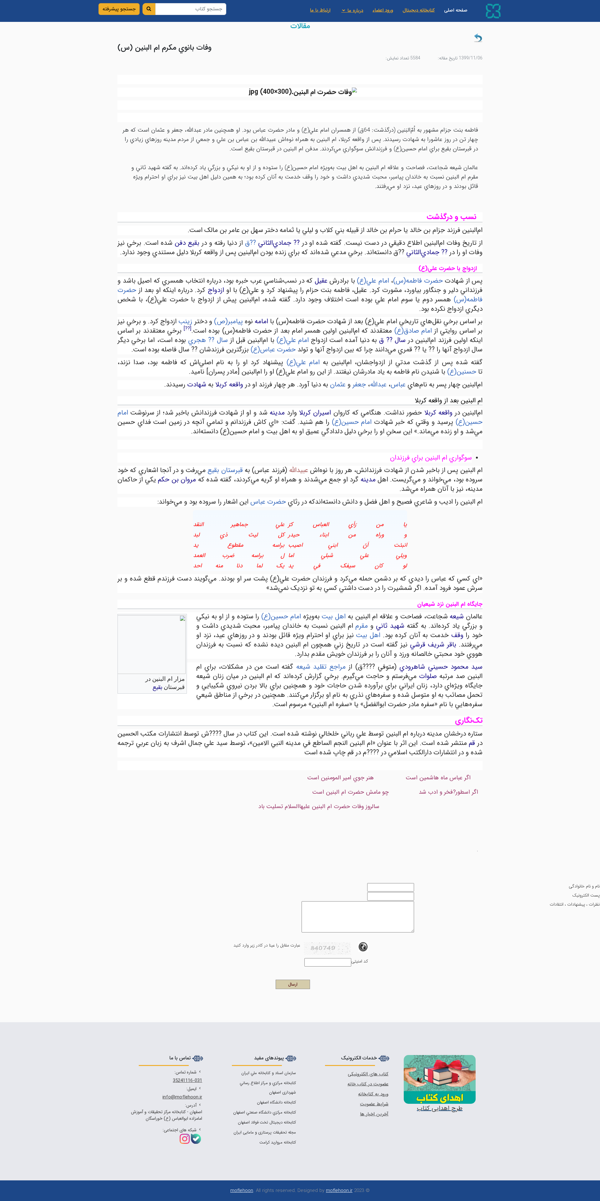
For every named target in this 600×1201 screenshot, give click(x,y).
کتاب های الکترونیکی (368, 1074)
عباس (398, 384)
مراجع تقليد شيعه (321, 667)
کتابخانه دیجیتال (418, 10)
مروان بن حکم (177, 480)
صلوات (428, 676)
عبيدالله (298, 470)
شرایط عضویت (374, 1104)
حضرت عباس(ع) (273, 349)
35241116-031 (187, 1080)
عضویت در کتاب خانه (368, 1084)
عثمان (338, 384)
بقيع (193, 243)
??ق (250, 243)
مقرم (361, 626)
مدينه (277, 413)
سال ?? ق (392, 340)
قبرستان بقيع (225, 470)
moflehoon (241, 1190)
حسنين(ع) (461, 372)
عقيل (321, 281)
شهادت (196, 384)
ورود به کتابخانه (373, 1094)
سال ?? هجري (208, 340)
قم (472, 743)
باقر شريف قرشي (433, 645)
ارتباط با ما (320, 10)
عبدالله (378, 384)
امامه (261, 321)
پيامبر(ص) (228, 321)
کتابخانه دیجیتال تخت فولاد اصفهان (267, 1122)
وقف (457, 635)
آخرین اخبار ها (374, 1114)
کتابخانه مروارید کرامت (277, 1142)
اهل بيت (334, 616)
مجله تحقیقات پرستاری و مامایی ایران (264, 1132)
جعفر (359, 384)
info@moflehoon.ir (182, 1097)
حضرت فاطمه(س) (418, 281)
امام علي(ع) (373, 281)
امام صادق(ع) (413, 331)
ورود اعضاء (382, 10)
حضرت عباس (268, 502)
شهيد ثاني (390, 626)
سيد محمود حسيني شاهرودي (440, 667)
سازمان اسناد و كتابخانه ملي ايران (268, 1073)
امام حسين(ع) (352, 422)
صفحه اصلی (453, 10)
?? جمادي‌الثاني (279, 243)
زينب (185, 321)
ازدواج (216, 290)
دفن (180, 243)
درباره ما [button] (354, 10)
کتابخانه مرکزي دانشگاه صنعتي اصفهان (264, 1112)
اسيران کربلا (315, 413)
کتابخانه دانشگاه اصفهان (276, 1102)
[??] (187, 329)
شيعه (457, 616)
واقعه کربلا (229, 384)
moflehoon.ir (339, 1190)
